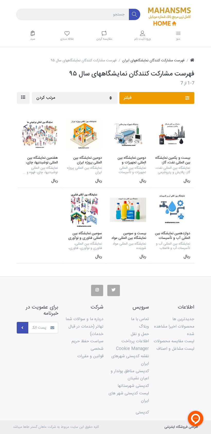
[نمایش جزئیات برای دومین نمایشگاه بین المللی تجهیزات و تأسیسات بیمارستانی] (128, 134)
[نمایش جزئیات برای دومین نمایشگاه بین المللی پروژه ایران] (84, 134)
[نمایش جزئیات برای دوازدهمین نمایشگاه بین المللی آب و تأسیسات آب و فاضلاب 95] (172, 210)
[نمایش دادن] (23, 98)
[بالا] (192, 60)
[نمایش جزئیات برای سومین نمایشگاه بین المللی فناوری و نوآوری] (84, 210)
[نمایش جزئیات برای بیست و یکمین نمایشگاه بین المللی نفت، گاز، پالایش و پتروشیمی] (172, 134)
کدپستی (142, 412)
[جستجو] (134, 14)
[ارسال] (22, 327)
